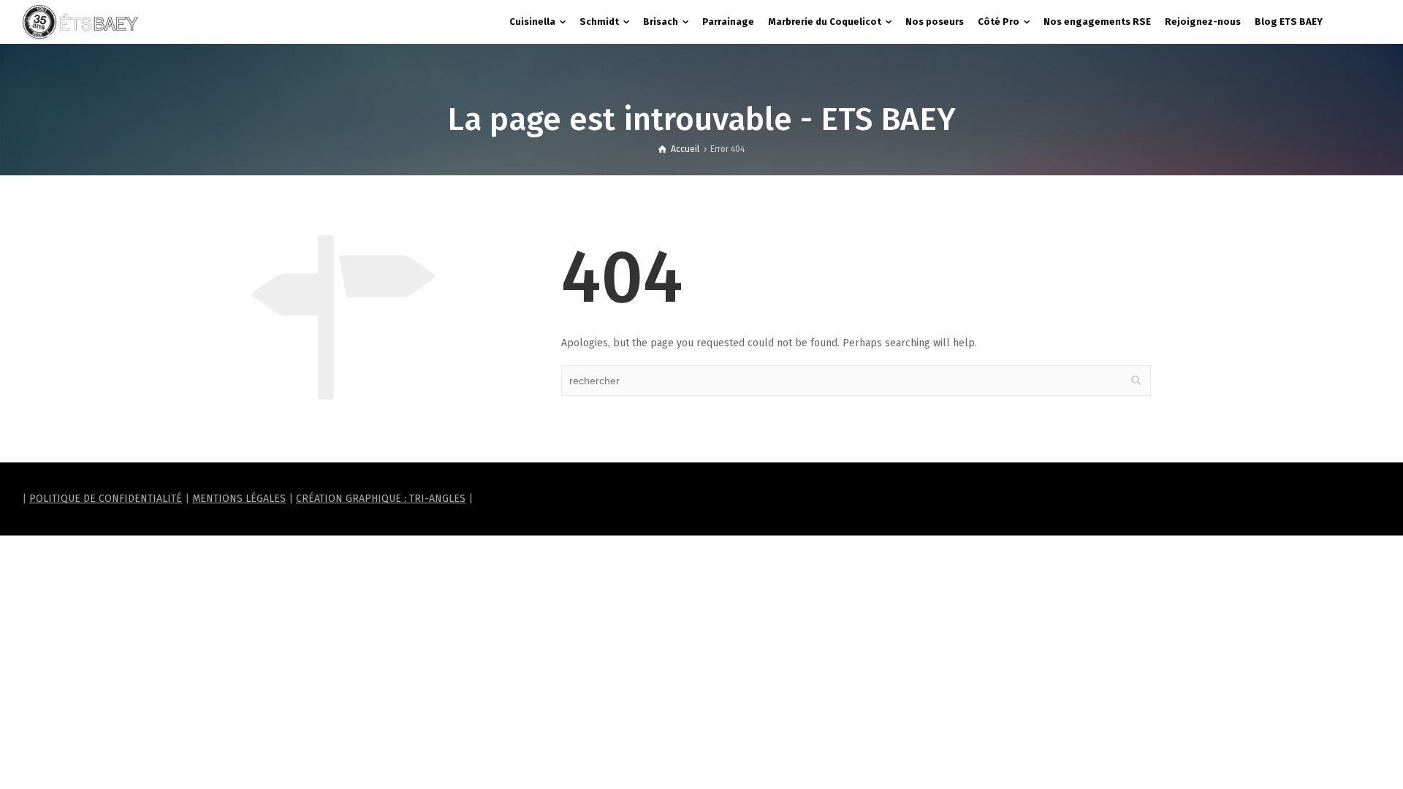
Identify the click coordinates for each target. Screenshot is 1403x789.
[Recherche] (1366, 22)
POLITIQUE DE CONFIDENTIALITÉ (105, 498)
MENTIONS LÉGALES (239, 498)
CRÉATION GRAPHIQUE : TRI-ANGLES (380, 498)
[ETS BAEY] (80, 21)
